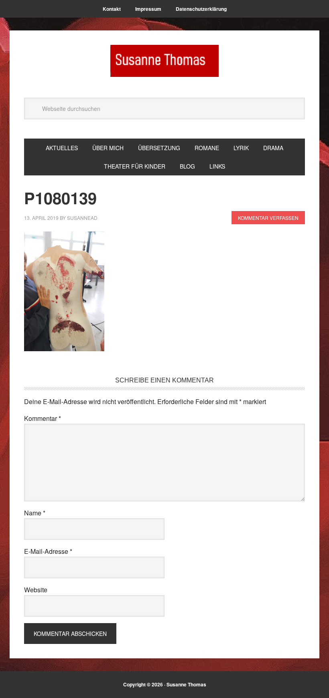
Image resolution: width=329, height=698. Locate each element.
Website (35, 589)
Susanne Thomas (164, 61)
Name (34, 512)
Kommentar (42, 418)
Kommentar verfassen (268, 217)
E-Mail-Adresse (48, 551)
